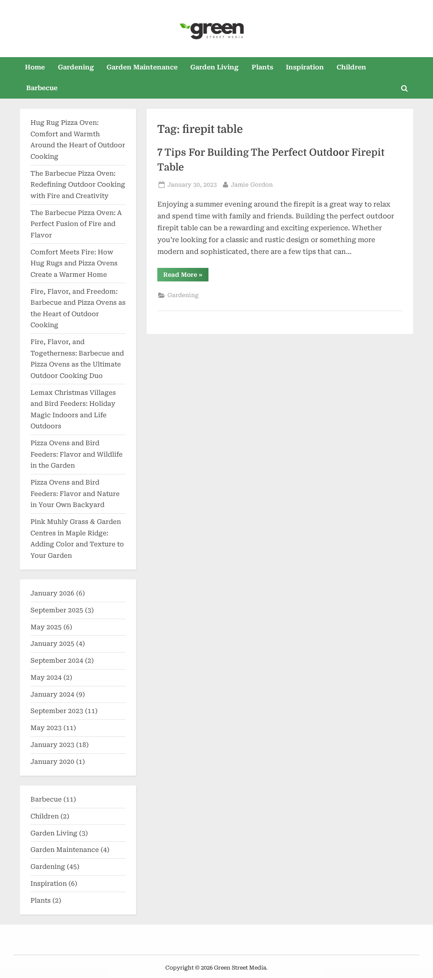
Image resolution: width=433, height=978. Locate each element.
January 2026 (52, 593)
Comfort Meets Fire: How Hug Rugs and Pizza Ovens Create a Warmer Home (74, 263)
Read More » (185, 276)
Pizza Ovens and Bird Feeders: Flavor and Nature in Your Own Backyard (75, 494)
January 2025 (52, 643)
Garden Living (214, 67)
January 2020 (52, 762)
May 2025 (46, 627)
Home (35, 67)
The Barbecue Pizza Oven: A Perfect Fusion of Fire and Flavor (76, 224)
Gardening (76, 67)
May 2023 (46, 728)
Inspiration (305, 67)
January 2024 (52, 694)
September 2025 (56, 610)
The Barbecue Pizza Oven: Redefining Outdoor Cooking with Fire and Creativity (77, 185)
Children (351, 67)
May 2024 (46, 677)
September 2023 (56, 711)
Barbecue (42, 88)
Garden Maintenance (142, 67)
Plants (262, 67)
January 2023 (52, 745)
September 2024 (56, 660)
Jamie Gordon (252, 184)
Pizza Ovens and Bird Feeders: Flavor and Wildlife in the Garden (76, 454)
